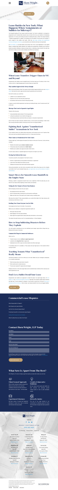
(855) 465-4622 (29, 427)
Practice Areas (29, 430)
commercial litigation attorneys (22, 279)
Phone (10, 337)
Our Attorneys (22, 430)
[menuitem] (29, 303)
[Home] (28, 3)
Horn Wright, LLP (13, 44)
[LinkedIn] (29, 422)
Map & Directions (14, 442)
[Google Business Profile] (31, 422)
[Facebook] (26, 422)
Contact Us (36, 430)
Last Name (11, 334)
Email (10, 340)
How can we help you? (13, 347)
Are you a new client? (13, 344)
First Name (11, 330)
